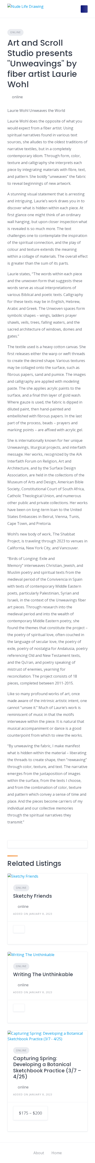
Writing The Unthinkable (43, 974)
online (17, 96)
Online (15, 32)
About (38, 1152)
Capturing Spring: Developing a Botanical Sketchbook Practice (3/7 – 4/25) (47, 1067)
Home (56, 1152)
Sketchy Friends (32, 896)
